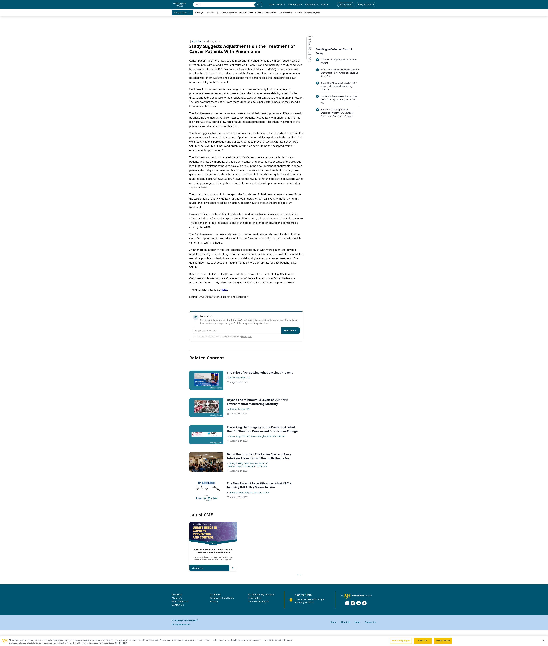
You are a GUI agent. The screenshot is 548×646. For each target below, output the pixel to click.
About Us (177, 598)
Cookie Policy (121, 643)
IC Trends (298, 13)
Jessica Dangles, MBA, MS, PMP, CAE (268, 436)
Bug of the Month (246, 13)
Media (280, 4)
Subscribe (289, 330)
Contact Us (178, 604)
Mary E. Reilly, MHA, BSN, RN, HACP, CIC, (249, 463)
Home (333, 622)
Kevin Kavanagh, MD (240, 377)
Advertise (177, 594)
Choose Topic (180, 12)
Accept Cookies (443, 640)
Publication (310, 4)
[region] (274, 641)
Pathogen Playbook (312, 13)
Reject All (422, 640)
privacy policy (246, 336)
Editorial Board (180, 601)
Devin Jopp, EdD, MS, (240, 436)
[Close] (543, 640)
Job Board (215, 594)
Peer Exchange (213, 13)
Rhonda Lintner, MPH (240, 409)
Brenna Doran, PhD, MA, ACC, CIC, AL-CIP (247, 466)
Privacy (214, 601)
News (272, 4)
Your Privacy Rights (258, 601)
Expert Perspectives (229, 13)
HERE (224, 289)
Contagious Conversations (265, 13)
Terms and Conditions (222, 598)
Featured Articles (285, 13)
